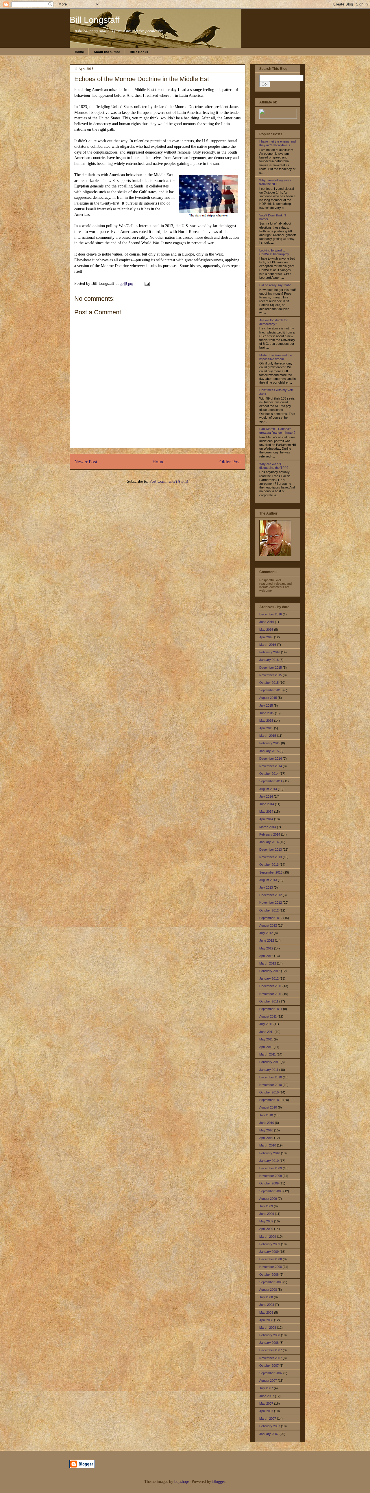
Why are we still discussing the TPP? (273, 465)
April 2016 (266, 637)
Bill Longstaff (94, 20)
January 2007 (269, 1434)
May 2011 (266, 1039)
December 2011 (270, 986)
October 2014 (269, 773)
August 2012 (268, 925)
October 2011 (268, 1001)
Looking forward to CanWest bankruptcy (274, 252)
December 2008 (270, 1259)
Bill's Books (139, 52)
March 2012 (267, 963)
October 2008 (269, 1274)
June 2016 (266, 622)
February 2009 (269, 1244)
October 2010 (269, 1092)
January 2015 (269, 751)
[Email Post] (146, 283)
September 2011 (270, 1009)
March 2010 (267, 1145)
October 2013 (269, 864)
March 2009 (267, 1236)
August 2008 (268, 1289)
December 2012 (270, 895)
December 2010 (270, 1077)
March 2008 (267, 1327)
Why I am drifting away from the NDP (275, 182)
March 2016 (267, 644)
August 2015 (268, 697)
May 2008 (266, 1312)
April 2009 (266, 1229)
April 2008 (266, 1320)
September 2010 (270, 1100)
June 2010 (266, 1122)
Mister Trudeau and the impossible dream (275, 357)
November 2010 (270, 1085)
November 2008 (270, 1266)
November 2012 (270, 902)
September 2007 (270, 1373)
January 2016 (269, 659)
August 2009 (268, 1198)
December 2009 (270, 1168)
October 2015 (269, 682)
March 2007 (267, 1418)
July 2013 (266, 887)
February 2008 (269, 1335)
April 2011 (266, 1047)
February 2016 (269, 652)
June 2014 (266, 804)
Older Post (230, 461)
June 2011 (266, 1031)
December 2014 (270, 758)
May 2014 (266, 811)
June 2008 (266, 1304)
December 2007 (270, 1350)
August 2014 (268, 789)
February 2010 (269, 1153)
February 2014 (269, 834)
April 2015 (266, 728)
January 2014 (269, 842)
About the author (107, 52)
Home (79, 52)
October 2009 (269, 1183)
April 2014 (266, 819)
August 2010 (268, 1107)
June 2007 (266, 1396)
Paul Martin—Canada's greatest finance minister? (277, 430)
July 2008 (266, 1297)
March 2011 (267, 1054)
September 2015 (270, 690)
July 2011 (266, 1024)
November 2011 (270, 994)
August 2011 (268, 1016)
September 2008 (270, 1282)
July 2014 (266, 796)
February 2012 (269, 971)
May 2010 (266, 1130)
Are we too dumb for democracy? (273, 322)
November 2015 (270, 675)
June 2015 (266, 713)
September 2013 (270, 872)
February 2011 (269, 1062)
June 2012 (266, 940)
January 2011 (268, 1069)
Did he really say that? (275, 285)
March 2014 (267, 827)
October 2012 (269, 910)
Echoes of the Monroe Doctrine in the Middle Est (141, 79)
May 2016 (266, 629)
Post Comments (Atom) (168, 481)
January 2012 (269, 978)
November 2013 (270, 857)
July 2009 (266, 1206)
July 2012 (266, 933)
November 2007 (270, 1358)
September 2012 (270, 918)
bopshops (181, 1481)
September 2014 (270, 781)
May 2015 (266, 720)
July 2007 (266, 1388)
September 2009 (270, 1191)
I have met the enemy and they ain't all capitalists (277, 143)
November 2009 (270, 1175)
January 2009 (269, 1251)
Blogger (218, 1481)
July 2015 (266, 705)
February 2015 (269, 743)
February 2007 (269, 1426)
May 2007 (266, 1403)
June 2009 (266, 1213)
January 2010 (269, 1160)
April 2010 (266, 1138)
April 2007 (266, 1411)
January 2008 (269, 1342)
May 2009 (266, 1221)
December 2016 (270, 614)
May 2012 (266, 948)
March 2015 (267, 735)
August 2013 (268, 880)
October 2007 (269, 1365)
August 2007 (268, 1380)
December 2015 (270, 667)
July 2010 (266, 1115)
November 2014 (270, 766)
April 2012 (266, 956)
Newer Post (85, 461)
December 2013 (270, 849)
